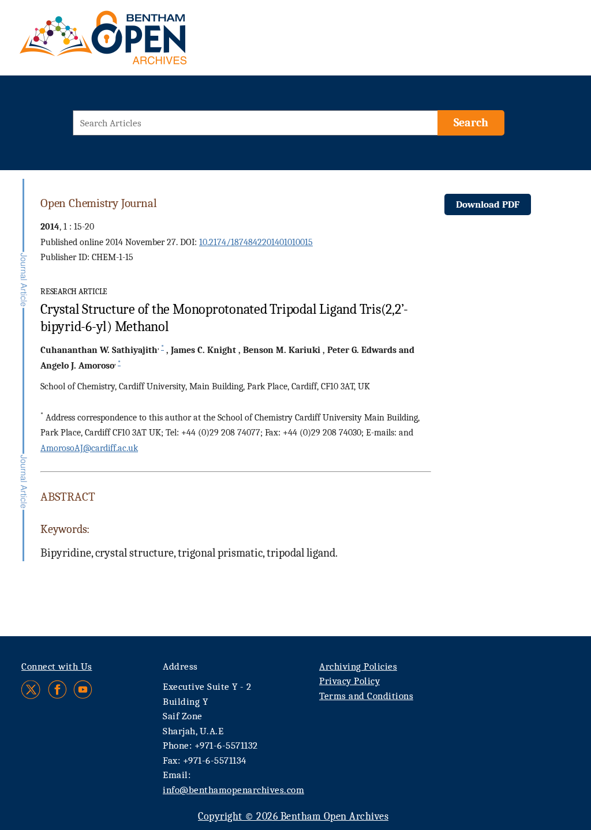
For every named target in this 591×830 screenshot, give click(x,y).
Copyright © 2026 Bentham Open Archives (293, 816)
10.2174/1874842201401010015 (256, 242)
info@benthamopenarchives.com (233, 789)
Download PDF (487, 204)
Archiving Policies (358, 666)
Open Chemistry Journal (98, 203)
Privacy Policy (349, 680)
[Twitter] (31, 689)
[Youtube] (83, 689)
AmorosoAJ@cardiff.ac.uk (89, 448)
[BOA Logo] (136, 42)
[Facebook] (57, 689)
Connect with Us (56, 666)
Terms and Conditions (366, 695)
